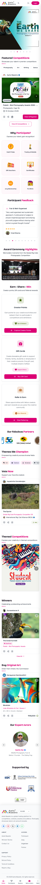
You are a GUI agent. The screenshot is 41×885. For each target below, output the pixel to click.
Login (35, 3)
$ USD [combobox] (22, 811)
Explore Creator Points (22, 330)
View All (19, 656)
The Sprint (7, 511)
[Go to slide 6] (27, 52)
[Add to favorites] (4, 116)
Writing (26, 67)
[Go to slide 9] (31, 240)
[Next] (36, 96)
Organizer (24, 843)
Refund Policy (6, 860)
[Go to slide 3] (17, 52)
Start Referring (22, 420)
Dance (35, 67)
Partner (23, 847)
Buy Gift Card (23, 376)
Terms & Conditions (8, 864)
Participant (24, 836)
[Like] (4, 522)
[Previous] (5, 270)
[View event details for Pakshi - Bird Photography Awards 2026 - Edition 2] (20, 96)
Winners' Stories (7, 840)
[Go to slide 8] (28, 240)
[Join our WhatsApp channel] (22, 826)
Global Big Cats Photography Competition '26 (18, 514)
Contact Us (5, 843)
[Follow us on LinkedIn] (17, 826)
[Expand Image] (36, 486)
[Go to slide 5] (23, 52)
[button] (4, 75)
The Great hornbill (10, 641)
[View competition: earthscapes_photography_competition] (20, 28)
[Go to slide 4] (20, 52)
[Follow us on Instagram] (8, 826)
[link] (20, 744)
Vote (36, 522)
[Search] (18, 3)
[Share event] (8, 116)
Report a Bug (6, 868)
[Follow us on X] (13, 826)
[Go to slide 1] (11, 52)
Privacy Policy (6, 856)
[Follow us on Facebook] (3, 826)
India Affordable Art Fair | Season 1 (14, 708)
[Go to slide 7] (30, 52)
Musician (6, 705)
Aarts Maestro (6, 836)
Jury (22, 840)
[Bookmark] (12, 522)
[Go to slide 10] (34, 240)
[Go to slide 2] (14, 52)
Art (18, 67)
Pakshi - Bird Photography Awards (14, 646)
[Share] (8, 522)
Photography (8, 67)
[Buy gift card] (12, 116)
